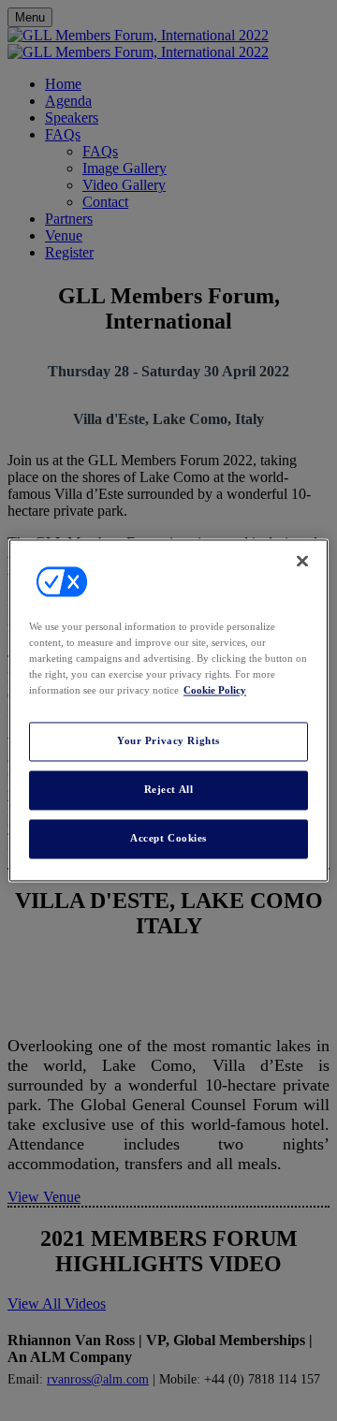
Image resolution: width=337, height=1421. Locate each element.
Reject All (169, 790)
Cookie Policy (214, 690)
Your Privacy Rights (168, 741)
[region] (168, 710)
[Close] (302, 560)
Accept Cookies (168, 838)
